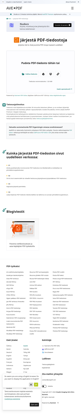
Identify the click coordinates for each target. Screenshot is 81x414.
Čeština (8, 346)
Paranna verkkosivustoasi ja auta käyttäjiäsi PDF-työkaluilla (22, 245)
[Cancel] (31, 385)
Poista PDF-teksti (58, 275)
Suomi (25, 346)
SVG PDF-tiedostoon (59, 305)
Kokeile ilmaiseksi (61, 25)
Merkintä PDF (10, 327)
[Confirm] (36, 385)
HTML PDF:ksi (10, 295)
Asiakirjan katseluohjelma (14, 275)
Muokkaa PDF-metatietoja (14, 330)
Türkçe (25, 356)
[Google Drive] (43, 74)
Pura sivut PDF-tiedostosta (61, 288)
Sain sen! (34, 404)
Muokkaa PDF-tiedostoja (14, 334)
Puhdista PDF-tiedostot (60, 285)
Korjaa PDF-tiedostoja (13, 311)
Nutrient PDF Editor (21, 95)
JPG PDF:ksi (10, 305)
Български (27, 362)
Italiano (8, 369)
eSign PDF (9, 288)
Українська (27, 365)
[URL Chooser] (58, 74)
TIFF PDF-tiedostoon (59, 311)
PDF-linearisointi (35, 318)
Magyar (8, 372)
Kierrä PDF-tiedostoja (13, 308)
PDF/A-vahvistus (35, 324)
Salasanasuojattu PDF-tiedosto (63, 295)
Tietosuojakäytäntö (48, 364)
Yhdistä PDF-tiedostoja (60, 328)
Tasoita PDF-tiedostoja (60, 308)
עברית (25, 372)
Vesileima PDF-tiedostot (60, 321)
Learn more (27, 2)
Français (9, 362)
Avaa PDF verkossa (12, 279)
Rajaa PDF (56, 292)
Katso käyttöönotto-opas (58, 95)
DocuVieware (48, 352)
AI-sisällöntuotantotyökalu (15, 272)
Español (9, 359)
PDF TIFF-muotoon (36, 311)
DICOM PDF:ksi (11, 282)
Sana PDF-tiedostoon (59, 298)
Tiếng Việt (26, 352)
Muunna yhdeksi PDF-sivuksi (39, 275)
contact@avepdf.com (49, 380)
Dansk (8, 349)
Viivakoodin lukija (58, 324)
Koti (9, 19)
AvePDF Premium (47, 14)
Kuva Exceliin (10, 315)
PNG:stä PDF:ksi (35, 328)
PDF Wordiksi (34, 315)
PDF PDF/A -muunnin (36, 298)
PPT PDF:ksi (56, 282)
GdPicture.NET (49, 349)
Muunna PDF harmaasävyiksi (39, 272)
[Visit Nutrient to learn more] (3, 1)
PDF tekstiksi (34, 308)
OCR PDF (32, 282)
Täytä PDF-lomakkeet (59, 318)
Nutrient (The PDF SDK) (52, 346)
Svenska (26, 349)
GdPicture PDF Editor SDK (42, 132)
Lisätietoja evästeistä (12, 399)
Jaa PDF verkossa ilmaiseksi (15, 301)
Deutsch (9, 352)
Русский (26, 369)
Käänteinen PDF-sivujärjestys (16, 318)
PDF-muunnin (34, 321)
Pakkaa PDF (33, 288)
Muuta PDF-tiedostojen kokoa (39, 279)
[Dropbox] (50, 74)
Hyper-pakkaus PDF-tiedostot (15, 298)
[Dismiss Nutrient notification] (78, 1)
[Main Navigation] (72, 8)
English (8, 356)
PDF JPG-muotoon (35, 295)
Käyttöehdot (46, 368)
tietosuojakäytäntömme (45, 118)
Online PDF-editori (36, 285)
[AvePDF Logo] (14, 8)
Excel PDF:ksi (10, 292)
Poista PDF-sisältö (58, 272)
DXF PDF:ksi (10, 285)
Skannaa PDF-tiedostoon (61, 301)
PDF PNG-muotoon (36, 301)
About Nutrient (71, 2)
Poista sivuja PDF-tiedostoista (62, 279)
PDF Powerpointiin (36, 305)
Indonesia (9, 365)
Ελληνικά (26, 359)
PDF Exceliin (34, 292)
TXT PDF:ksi (56, 315)
